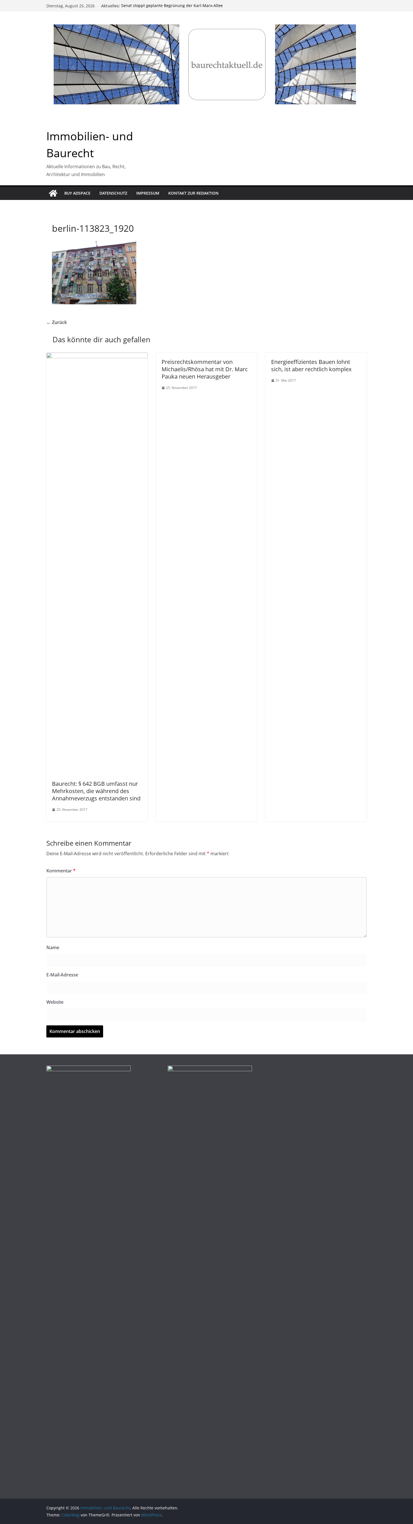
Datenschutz (113, 193)
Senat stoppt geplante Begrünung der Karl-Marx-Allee (172, 5)
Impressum (147, 193)
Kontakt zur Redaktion (193, 193)
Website (54, 1002)
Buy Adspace (77, 193)
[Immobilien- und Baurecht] (53, 193)
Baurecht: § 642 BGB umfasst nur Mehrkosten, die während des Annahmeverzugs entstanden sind (96, 791)
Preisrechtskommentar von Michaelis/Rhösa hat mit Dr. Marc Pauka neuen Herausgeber (205, 369)
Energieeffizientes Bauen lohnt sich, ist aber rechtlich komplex (311, 365)
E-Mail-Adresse (62, 975)
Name (52, 947)
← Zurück (56, 322)
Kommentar (61, 871)
